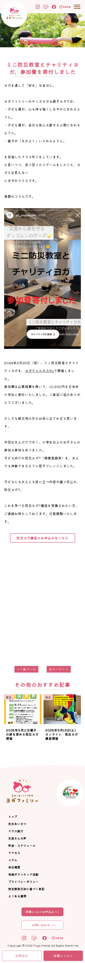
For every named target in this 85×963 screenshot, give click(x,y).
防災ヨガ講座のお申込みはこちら (42, 537)
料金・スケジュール (21, 845)
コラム (12, 860)
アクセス (14, 853)
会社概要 (14, 867)
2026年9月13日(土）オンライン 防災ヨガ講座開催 (61, 734)
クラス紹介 (16, 831)
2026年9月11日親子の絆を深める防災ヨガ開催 (22, 734)
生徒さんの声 (17, 838)
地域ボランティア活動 (23, 874)
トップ (12, 816)
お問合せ (21, 955)
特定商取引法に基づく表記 (26, 889)
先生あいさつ (17, 824)
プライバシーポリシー (23, 882)
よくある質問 (17, 896)
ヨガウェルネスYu (39, 370)
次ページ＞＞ (58, 669)
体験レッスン (63, 955)
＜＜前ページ (26, 669)
